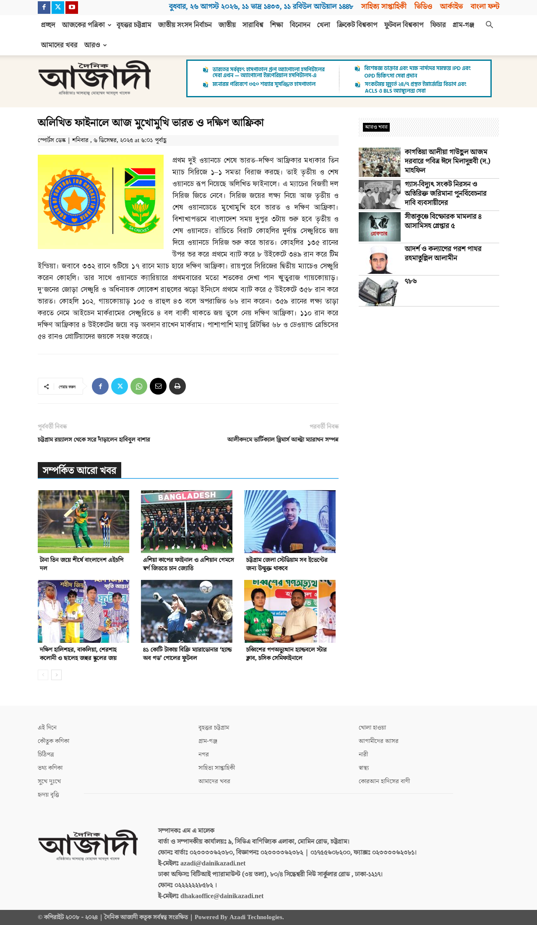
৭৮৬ (411, 281)
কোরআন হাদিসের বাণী (384, 781)
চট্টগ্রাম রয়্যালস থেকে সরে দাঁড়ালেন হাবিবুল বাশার (94, 439)
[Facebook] (44, 7)
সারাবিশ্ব (252, 25)
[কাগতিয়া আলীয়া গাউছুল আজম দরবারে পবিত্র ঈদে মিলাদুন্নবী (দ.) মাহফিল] (380, 162)
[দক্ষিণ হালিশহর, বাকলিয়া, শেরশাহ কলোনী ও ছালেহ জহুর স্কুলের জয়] (85, 611)
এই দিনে (47, 727)
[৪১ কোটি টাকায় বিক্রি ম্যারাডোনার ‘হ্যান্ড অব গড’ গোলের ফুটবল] (188, 611)
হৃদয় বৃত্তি (48, 794)
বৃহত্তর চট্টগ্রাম (134, 25)
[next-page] (56, 675)
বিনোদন (300, 25)
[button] (489, 25)
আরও (92, 45)
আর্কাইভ (451, 6)
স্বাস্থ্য (364, 768)
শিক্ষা (276, 25)
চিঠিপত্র (46, 754)
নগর (203, 754)
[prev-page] (43, 675)
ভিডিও (423, 6)
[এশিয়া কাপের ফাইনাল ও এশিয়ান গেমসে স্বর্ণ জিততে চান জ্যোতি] (188, 521)
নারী (363, 754)
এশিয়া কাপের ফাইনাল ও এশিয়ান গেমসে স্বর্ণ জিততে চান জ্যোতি (188, 564)
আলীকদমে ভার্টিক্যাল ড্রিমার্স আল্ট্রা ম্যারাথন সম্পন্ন (283, 439)
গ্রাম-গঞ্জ (463, 25)
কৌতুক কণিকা (53, 741)
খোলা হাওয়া (372, 727)
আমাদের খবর (59, 45)
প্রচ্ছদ (48, 25)
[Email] (158, 386)
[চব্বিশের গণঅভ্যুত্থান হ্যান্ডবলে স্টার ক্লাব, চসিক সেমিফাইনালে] (291, 611)
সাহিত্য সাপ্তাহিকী (384, 6)
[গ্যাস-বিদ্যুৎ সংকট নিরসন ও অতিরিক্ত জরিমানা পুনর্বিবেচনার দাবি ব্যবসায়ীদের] (380, 194)
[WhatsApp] (138, 386)
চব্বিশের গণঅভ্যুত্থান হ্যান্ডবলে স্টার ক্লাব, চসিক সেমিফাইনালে (286, 654)
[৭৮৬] (380, 291)
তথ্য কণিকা (50, 768)
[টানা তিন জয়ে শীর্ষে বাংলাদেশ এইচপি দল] (85, 521)
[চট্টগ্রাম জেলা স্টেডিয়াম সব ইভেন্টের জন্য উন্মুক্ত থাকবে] (291, 521)
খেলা (323, 25)
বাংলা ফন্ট (485, 6)
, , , (261, 6)
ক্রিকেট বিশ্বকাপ (357, 25)
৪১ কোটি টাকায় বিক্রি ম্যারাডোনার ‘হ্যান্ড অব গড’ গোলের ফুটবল (187, 654)
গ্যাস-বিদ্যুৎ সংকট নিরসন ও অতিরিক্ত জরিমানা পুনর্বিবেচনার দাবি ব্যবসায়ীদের (446, 193)
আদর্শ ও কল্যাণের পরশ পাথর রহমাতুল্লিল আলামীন (443, 253)
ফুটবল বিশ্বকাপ (404, 25)
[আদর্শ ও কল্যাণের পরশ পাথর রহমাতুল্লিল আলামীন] (380, 259)
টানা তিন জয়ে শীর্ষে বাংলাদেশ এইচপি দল (81, 564)
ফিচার (438, 25)
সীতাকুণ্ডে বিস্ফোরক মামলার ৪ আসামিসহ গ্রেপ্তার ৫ (443, 221)
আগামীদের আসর (379, 741)
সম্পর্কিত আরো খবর (79, 471)
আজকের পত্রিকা (83, 25)
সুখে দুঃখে (49, 781)
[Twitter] (58, 7)
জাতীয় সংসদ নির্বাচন (185, 25)
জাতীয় (227, 25)
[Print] (177, 386)
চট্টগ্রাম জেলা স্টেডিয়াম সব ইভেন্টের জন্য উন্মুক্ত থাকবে (287, 564)
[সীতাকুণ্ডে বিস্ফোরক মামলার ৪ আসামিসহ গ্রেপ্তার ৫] (380, 227)
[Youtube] (71, 7)
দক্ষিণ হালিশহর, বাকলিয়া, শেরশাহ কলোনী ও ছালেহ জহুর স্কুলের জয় (78, 654)
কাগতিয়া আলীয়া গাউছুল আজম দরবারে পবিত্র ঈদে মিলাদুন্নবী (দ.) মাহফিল (447, 161)
